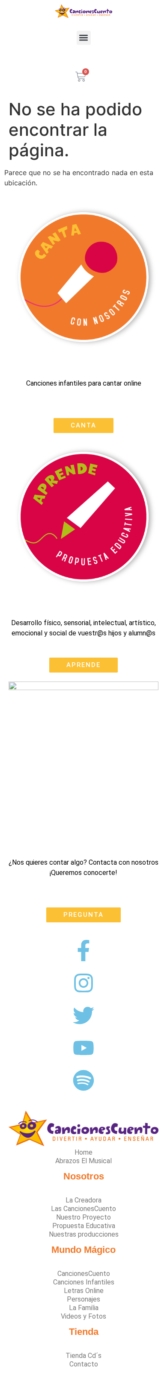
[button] (84, 38)
